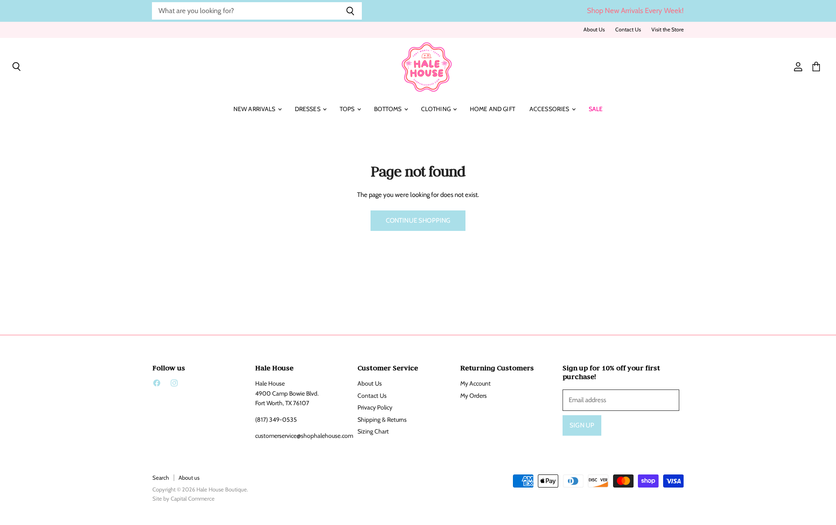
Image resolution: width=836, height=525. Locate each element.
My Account (475, 383)
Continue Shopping (418, 220)
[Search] (350, 11)
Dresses (308, 109)
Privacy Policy (374, 407)
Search (160, 477)
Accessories (550, 109)
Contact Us (628, 30)
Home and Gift (492, 109)
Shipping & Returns (382, 419)
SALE (596, 109)
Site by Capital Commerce (183, 498)
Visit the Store (667, 30)
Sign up (582, 425)
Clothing (436, 109)
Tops (348, 109)
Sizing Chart (373, 431)
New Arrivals (255, 109)
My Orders (473, 396)
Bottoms (388, 109)
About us (189, 477)
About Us (594, 30)
